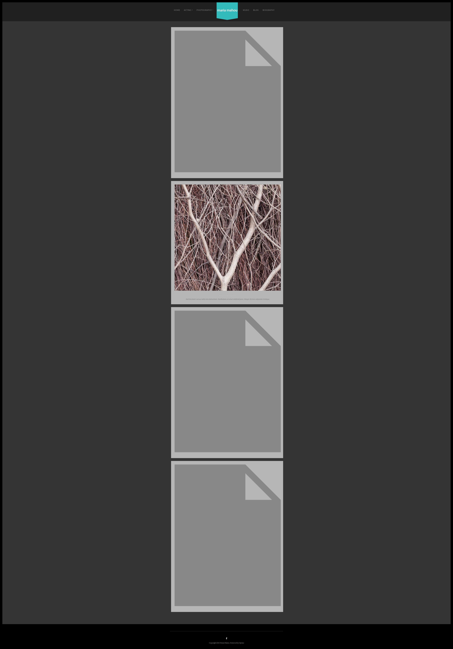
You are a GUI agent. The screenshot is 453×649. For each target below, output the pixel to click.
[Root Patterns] (228, 238)
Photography (204, 10)
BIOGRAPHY (269, 10)
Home (177, 10)
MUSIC (246, 10)
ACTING (187, 10)
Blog (256, 10)
